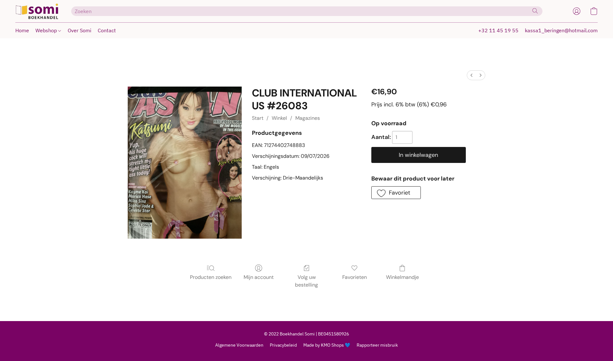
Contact (107, 30)
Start (257, 118)
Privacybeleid (283, 345)
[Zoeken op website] (535, 10)
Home (22, 30)
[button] (36, 11)
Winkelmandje (402, 277)
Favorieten (354, 277)
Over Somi (79, 30)
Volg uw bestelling (306, 281)
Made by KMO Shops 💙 (326, 345)
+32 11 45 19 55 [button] (498, 30)
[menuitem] (471, 75)
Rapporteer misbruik (377, 345)
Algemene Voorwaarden (239, 345)
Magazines (307, 118)
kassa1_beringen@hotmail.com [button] (561, 30)
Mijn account (259, 277)
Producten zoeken (210, 277)
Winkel (279, 118)
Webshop (46, 30)
